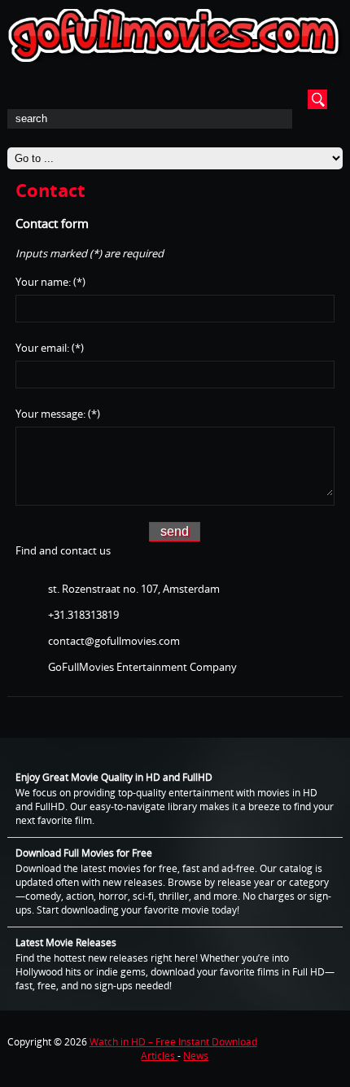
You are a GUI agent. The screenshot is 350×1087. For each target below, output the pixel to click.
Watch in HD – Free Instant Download (173, 1042)
